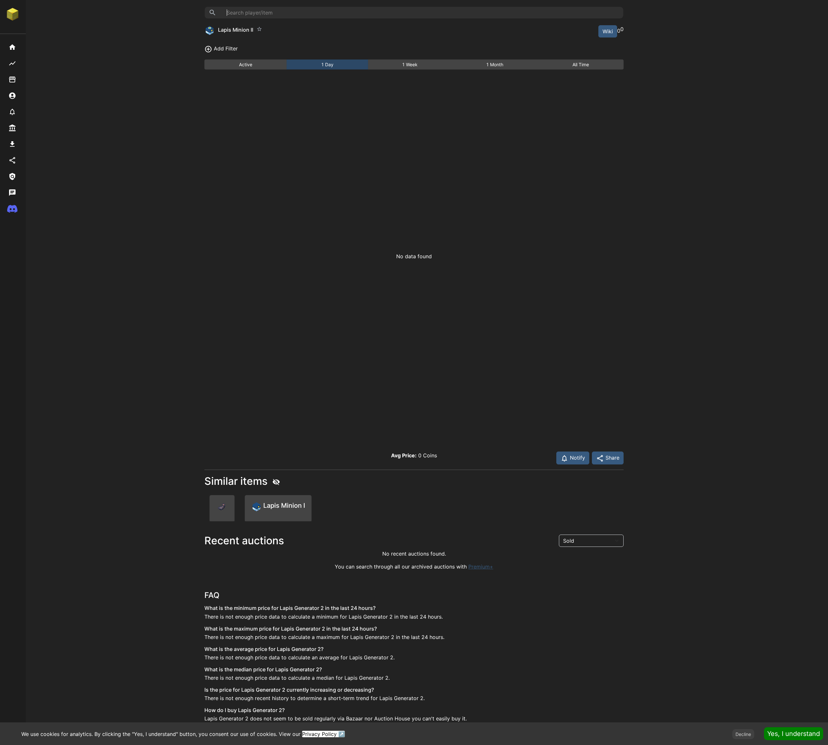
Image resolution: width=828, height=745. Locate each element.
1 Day (327, 64)
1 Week (410, 64)
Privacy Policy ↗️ (323, 734)
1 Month (494, 64)
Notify (576, 457)
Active (245, 64)
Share (611, 457)
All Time (580, 64)
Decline (743, 734)
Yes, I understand (793, 734)
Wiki (608, 31)
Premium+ (480, 566)
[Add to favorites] (259, 29)
